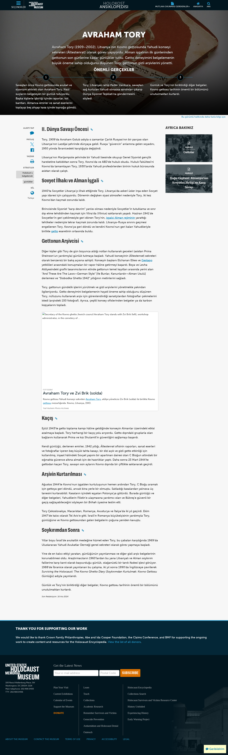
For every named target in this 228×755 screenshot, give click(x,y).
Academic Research (93, 706)
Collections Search (137, 694)
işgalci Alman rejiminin (120, 217)
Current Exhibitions (63, 694)
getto (54, 231)
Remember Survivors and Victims (99, 713)
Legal (126, 739)
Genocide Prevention (93, 719)
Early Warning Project (138, 719)
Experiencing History (138, 713)
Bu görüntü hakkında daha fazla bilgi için (203, 116)
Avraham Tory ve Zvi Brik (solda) (72, 393)
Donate (59, 713)
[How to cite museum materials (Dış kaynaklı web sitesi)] (32, 133)
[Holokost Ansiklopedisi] (114, 5)
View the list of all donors (124, 642)
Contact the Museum (46, 739)
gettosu (47, 402)
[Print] (32, 161)
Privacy (91, 739)
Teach (86, 694)
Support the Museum (64, 706)
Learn (86, 687)
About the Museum (16, 739)
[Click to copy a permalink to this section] (91, 129)
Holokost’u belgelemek (27, 174)
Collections (88, 700)
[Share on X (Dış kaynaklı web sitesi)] (32, 144)
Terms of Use (72, 739)
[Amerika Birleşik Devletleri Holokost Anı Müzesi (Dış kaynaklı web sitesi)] (36, 5)
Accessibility (109, 739)
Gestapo (146, 260)
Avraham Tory (93, 399)
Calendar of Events (63, 700)
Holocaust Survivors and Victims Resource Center (152, 700)
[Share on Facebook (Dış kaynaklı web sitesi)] (32, 150)
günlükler (28, 181)
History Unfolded (136, 706)
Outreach (87, 732)
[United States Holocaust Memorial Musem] (22, 672)
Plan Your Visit (61, 687)
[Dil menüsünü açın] (32, 193)
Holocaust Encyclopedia (140, 687)
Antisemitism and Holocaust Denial (100, 726)
